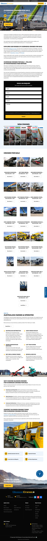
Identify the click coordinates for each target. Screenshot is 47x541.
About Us (27, 505)
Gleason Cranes (13, 48)
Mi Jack (22, 52)
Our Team (27, 507)
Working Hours (34, 523)
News (15, 505)
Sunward (37, 505)
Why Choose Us (28, 509)
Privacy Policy (27, 113)
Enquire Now (40, 3)
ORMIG (36, 513)
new (36, 397)
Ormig (17, 52)
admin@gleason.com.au (21, 497)
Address (7, 523)
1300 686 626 (35, 0)
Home (5, 12)
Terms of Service (35, 113)
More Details (9, 176)
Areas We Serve (10, 12)
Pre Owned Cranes (8, 509)
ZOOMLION (37, 509)
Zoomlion (13, 52)
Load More (23, 305)
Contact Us (16, 509)
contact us (6, 414)
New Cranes (6, 507)
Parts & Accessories (8, 511)
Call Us (9, 495)
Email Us (18, 495)
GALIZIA (37, 515)
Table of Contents (45, 291)
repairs (27, 392)
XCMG (36, 517)
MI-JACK (37, 511)
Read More (8, 326)
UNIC (36, 507)
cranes (7, 399)
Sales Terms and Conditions (23, 539)
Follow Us (31, 497)
